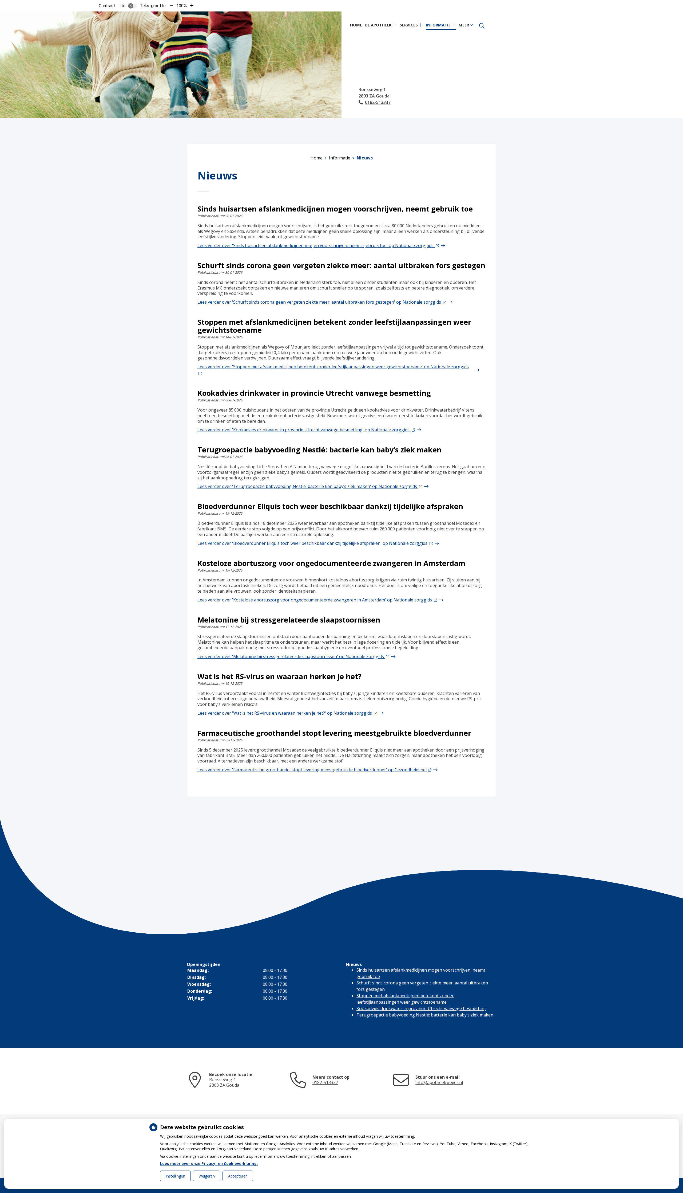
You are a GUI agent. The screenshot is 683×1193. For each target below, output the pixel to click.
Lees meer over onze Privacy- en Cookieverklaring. (209, 1163)
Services (409, 25)
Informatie (438, 25)
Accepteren (238, 1176)
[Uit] (132, 6)
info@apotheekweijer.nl (439, 1082)
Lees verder (316, 245)
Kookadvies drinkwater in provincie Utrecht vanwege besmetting (421, 1008)
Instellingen (175, 1176)
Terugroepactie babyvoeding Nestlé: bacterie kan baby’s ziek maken (424, 1015)
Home (356, 25)
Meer (464, 25)
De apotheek (378, 25)
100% (181, 5)
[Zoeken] (482, 26)
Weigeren (206, 1176)
